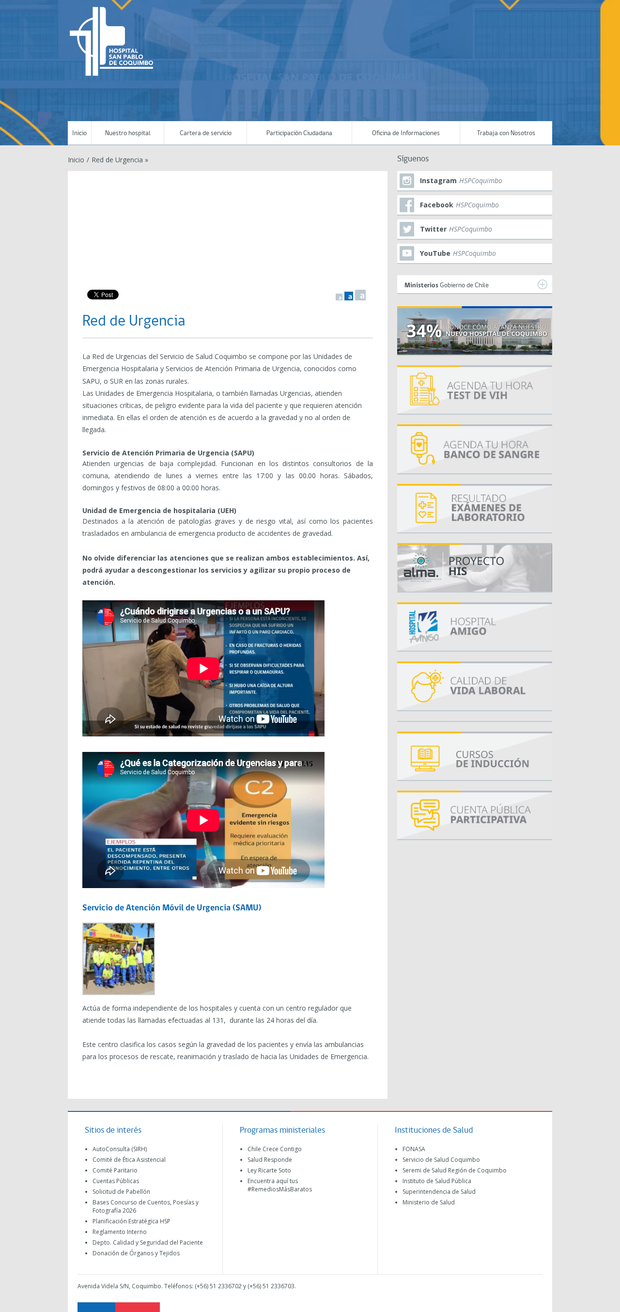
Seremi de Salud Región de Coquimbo (455, 1170)
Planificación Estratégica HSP (131, 1221)
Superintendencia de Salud (439, 1191)
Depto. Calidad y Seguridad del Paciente (148, 1242)
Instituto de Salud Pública (437, 1181)
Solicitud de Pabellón (121, 1191)
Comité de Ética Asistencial (129, 1160)
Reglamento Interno (120, 1232)
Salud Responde (270, 1160)
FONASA (414, 1149)
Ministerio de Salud (429, 1202)
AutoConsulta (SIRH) (120, 1149)
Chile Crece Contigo (275, 1149)
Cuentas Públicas (116, 1181)
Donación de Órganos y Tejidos (136, 1253)
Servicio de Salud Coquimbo (441, 1160)
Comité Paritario (115, 1170)
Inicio (79, 133)
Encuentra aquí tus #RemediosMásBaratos (280, 1185)
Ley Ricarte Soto (269, 1170)
